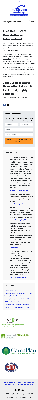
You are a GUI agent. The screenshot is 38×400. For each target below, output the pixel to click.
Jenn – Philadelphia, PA (18, 220)
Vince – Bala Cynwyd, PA (18, 277)
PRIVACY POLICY (21, 385)
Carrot (29, 397)
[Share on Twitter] (8, 105)
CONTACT (30, 385)
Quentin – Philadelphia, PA (19, 190)
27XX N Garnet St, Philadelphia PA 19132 (17, 304)
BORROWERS (22, 382)
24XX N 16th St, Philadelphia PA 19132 (17, 307)
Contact (22, 2)
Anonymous (14, 247)
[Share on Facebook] (4, 105)
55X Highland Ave (10, 290)
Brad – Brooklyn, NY (16, 204)
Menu (33, 21)
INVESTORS (12, 382)
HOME (6, 382)
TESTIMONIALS (9, 385)
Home (15, 2)
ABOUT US (30, 382)
